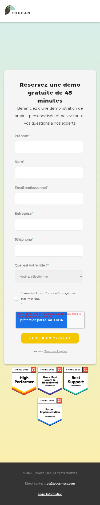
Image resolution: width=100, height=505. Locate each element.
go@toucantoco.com (61, 483)
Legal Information (50, 494)
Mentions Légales (55, 351)
